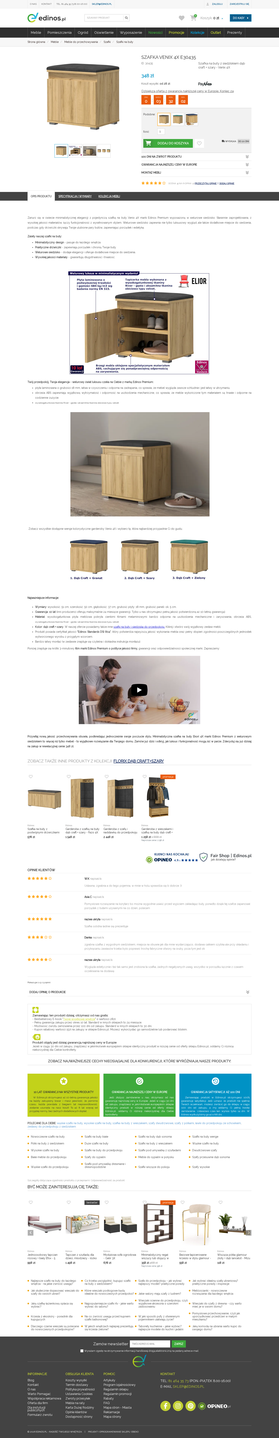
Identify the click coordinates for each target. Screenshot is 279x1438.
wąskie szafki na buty (70, 1123)
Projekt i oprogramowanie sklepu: (113, 1431)
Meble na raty (75, 1403)
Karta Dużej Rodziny (79, 1407)
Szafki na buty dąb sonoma (155, 1136)
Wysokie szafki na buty (45, 1150)
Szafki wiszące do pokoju (154, 1166)
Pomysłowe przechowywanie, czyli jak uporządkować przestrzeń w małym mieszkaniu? (216, 1316)
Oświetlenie (104, 33)
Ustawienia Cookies (79, 1394)
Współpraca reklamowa (44, 1398)
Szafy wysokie (201, 1166)
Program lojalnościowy (119, 1385)
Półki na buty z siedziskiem (47, 1143)
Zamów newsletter (110, 1343)
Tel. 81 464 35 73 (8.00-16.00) (71, 4)
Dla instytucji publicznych (36, 1409)
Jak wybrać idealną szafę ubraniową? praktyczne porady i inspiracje (215, 1282)
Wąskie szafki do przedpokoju (50, 1166)
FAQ (106, 1403)
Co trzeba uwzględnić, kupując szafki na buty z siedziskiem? (108, 1282)
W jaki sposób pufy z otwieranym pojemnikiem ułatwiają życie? (159, 1318)
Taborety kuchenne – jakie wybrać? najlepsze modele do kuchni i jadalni (160, 1328)
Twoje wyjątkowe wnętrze (79, 1019)
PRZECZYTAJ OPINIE (206, 183)
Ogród (83, 33)
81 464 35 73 (178, 1381)
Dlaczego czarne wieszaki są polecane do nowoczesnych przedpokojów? (55, 1328)
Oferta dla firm (38, 1403)
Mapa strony (112, 1416)
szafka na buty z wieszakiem (130, 1123)
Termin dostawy (76, 1385)
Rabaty (108, 1398)
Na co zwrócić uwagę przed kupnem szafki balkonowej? (107, 1318)
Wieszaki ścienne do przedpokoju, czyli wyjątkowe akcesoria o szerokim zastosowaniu (163, 1303)
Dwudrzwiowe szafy (204, 1150)
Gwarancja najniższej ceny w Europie (169, 164)
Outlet (216, 33)
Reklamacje (111, 1412)
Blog (31, 1380)
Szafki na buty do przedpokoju (103, 1150)
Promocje (176, 33)
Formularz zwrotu (40, 1415)
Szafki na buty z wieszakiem (155, 1143)
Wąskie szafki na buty (205, 1143)
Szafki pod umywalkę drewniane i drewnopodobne (105, 1165)
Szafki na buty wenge (205, 1136)
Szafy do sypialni (95, 1157)
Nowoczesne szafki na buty (48, 1136)
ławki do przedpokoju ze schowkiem (218, 1123)
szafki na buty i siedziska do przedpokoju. (139, 626)
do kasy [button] (239, 18)
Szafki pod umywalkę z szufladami (159, 1150)
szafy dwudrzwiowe (161, 1123)
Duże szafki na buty (96, 1143)
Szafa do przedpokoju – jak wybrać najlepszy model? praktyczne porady (161, 1282)
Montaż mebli (151, 172)
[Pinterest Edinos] (190, 1407)
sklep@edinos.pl (102, 4)
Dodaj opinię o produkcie (47, 992)
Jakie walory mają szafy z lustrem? (159, 1293)
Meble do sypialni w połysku (156, 1157)
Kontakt (46, 4)
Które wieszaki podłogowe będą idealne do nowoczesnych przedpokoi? (109, 1292)
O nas (33, 4)
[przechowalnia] (184, 18)
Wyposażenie (131, 33)
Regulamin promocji (117, 1394)
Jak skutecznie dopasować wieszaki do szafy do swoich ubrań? (55, 1292)
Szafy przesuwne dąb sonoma (211, 1157)
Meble (36, 33)
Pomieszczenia (59, 33)
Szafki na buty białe (96, 1136)
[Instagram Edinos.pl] (178, 1407)
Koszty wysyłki (76, 1380)
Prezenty (234, 33)
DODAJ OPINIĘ (226, 183)
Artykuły (109, 1380)
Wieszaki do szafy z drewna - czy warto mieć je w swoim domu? (217, 1305)
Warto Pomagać (39, 1394)
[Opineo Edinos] (214, 1407)
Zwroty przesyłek (77, 1398)
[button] (126, 17)
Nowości (155, 33)
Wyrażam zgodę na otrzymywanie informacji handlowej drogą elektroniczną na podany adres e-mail (141, 1350)
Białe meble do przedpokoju (48, 1157)
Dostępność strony (78, 1416)
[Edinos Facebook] (165, 1407)
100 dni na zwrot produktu (161, 156)
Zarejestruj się (239, 4)
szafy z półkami (184, 1123)
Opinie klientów (76, 1412)
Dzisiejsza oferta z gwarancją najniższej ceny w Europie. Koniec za (187, 91)
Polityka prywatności (80, 1389)
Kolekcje (197, 33)
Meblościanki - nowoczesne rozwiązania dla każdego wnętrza (212, 1292)
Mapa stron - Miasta (117, 1407)
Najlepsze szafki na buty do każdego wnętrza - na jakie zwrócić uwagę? (53, 1282)
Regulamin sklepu (115, 1389)
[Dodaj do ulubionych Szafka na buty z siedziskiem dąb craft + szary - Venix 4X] (199, 143)
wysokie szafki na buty (97, 1123)
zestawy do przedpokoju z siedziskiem (52, 1126)
